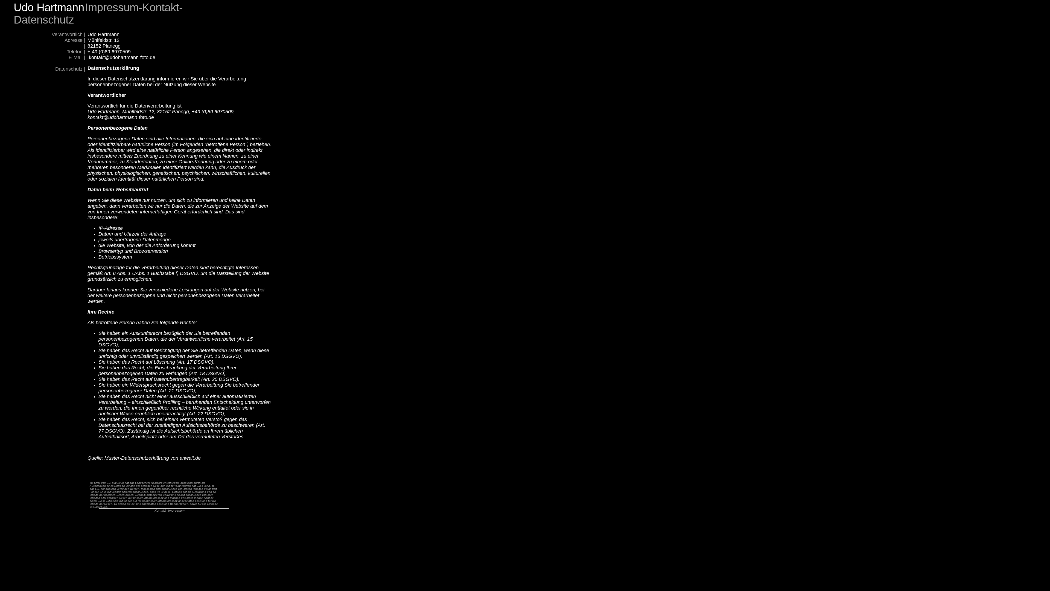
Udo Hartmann (49, 7)
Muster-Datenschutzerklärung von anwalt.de (152, 458)
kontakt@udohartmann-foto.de (122, 57)
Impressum (176, 510)
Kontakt (160, 510)
